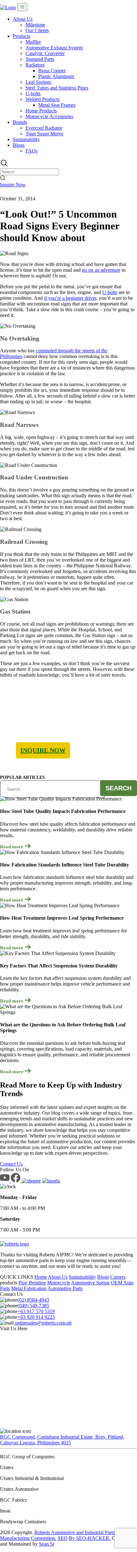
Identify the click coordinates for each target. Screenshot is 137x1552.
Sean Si (46, 1544)
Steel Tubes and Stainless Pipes (56, 87)
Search (118, 788)
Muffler (33, 42)
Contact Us (11, 1164)
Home (40, 1277)
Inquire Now (13, 184)
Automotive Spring (90, 1282)
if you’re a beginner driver (70, 298)
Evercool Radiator (43, 128)
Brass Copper (52, 70)
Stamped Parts (39, 59)
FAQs (31, 151)
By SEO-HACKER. (90, 1538)
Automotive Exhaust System (54, 47)
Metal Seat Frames (57, 105)
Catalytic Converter (45, 53)
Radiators (35, 65)
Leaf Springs (38, 82)
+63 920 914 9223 (36, 1317)
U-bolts (32, 93)
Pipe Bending (32, 1282)
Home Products (41, 110)
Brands (20, 122)
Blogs (19, 145)
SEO (63, 1538)
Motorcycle (58, 1282)
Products (21, 36)
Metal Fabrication (29, 1288)
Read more (12, 846)
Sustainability (26, 139)
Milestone (35, 24)
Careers (118, 1277)
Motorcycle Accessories (49, 116)
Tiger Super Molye (44, 133)
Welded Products (42, 99)
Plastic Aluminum (56, 76)
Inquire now (43, 750)
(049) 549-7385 (33, 1305)
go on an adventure (101, 270)
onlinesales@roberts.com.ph (43, 1323)
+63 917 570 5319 (36, 1311)
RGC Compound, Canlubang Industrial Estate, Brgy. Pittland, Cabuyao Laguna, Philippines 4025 (62, 1439)
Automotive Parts (65, 1288)
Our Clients (37, 30)
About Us (22, 19)
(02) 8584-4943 (33, 1300)
